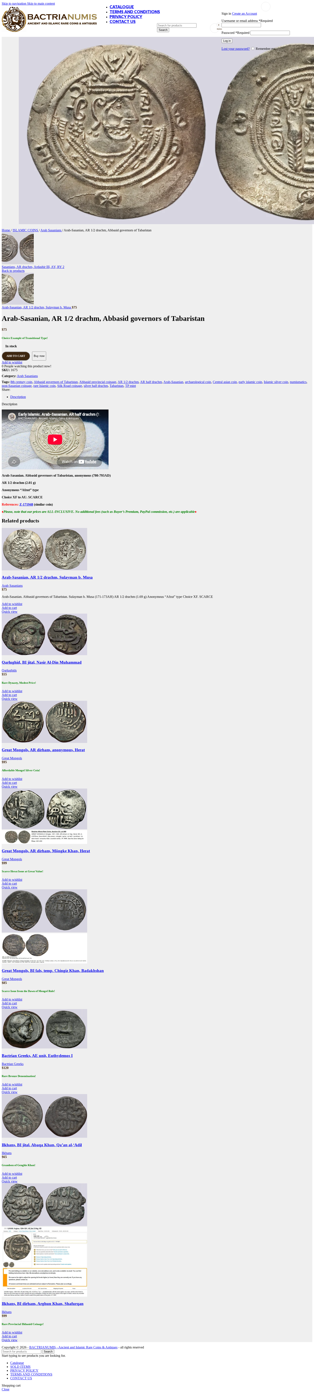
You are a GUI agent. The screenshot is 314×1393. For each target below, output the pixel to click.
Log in (227, 40)
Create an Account (244, 13)
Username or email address (247, 21)
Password (235, 33)
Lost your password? (236, 48)
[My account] (266, 6)
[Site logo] (49, 32)
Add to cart (15, 356)
